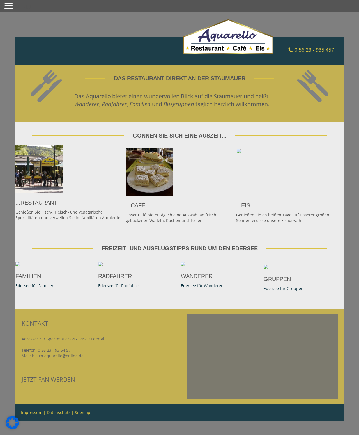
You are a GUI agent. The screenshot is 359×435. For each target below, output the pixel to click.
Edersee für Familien (34, 285)
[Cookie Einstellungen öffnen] (12, 428)
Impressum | (34, 412)
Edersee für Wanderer (202, 285)
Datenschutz (58, 412)
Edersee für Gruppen (283, 288)
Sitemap (82, 412)
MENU (23, 7)
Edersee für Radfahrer (119, 285)
